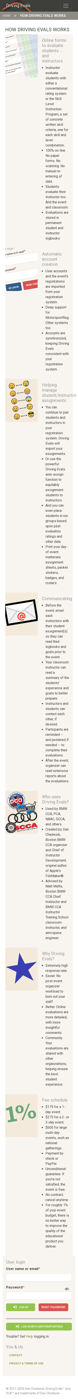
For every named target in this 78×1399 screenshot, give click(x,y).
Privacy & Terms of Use (26, 1363)
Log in (23, 1307)
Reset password (53, 1307)
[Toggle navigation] (66, 6)
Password (14, 1287)
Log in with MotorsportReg (42, 1326)
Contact (15, 1355)
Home (6, 15)
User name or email (22, 1269)
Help (29, 1336)
